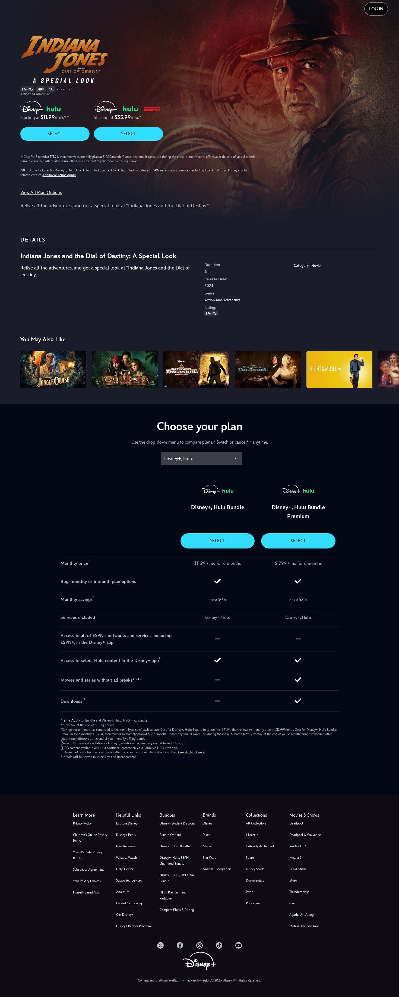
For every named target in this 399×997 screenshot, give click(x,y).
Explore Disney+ (127, 823)
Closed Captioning (129, 903)
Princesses (253, 903)
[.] (160, 945)
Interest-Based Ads (86, 892)
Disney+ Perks (126, 835)
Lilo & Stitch (297, 869)
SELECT (54, 133)
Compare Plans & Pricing (177, 910)
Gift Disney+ (124, 915)
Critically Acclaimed (260, 846)
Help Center (124, 869)
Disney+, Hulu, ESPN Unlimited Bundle (174, 861)
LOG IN (376, 8)
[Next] (388, 369)
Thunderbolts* (299, 892)
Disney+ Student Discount (177, 823)
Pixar (206, 835)
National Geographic (217, 869)
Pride (249, 892)
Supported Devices (129, 880)
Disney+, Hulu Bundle (175, 846)
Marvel (208, 846)
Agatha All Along (301, 915)
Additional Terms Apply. (59, 175)
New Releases (125, 846)
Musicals (252, 835)
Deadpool (296, 823)
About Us (122, 892)
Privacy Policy (82, 823)
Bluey (293, 880)
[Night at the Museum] (339, 369)
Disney (207, 823)
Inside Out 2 (297, 846)
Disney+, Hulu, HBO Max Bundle (177, 878)
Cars (292, 903)
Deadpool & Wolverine (305, 835)
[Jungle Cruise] (53, 369)
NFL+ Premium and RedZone (173, 895)
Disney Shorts (255, 869)
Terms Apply (71, 720)
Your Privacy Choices (87, 881)
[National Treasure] (196, 369)
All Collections (256, 823)
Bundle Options (170, 835)
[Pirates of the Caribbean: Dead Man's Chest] (125, 369)
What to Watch (126, 858)
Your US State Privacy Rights (87, 855)
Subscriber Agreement (88, 869)
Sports (250, 858)
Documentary (255, 880)
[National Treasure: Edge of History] (268, 369)
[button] (134, 815)
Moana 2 (295, 858)
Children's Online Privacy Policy (90, 838)
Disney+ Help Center (190, 752)
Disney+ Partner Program (133, 926)
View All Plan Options (41, 192)
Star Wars (209, 858)
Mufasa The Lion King (304, 926)
